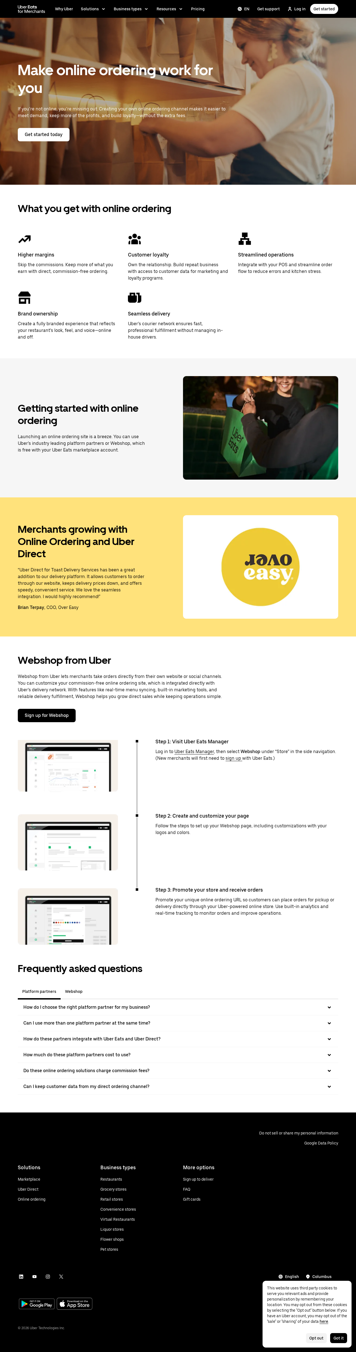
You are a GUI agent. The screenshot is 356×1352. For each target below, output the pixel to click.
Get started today (44, 134)
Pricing (198, 9)
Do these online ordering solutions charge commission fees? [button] (86, 1070)
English (292, 1276)
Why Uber (64, 9)
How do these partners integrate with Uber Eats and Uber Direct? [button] (91, 1039)
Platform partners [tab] (39, 991)
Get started (324, 9)
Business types (128, 9)
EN (246, 9)
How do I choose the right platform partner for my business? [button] (86, 1007)
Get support (268, 9)
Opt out (316, 1338)
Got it (338, 1338)
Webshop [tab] (74, 991)
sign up (234, 758)
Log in (300, 9)
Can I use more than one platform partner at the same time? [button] (86, 1023)
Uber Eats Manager (194, 751)
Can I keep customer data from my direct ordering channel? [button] (86, 1086)
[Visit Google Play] (37, 1304)
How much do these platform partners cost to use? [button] (76, 1054)
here (324, 1321)
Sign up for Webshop (47, 715)
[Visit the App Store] (74, 1304)
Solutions (90, 9)
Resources (166, 9)
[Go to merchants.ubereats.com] (31, 8)
